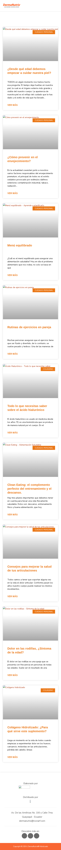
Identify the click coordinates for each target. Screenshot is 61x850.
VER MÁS (12, 105)
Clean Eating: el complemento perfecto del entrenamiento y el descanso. (29, 488)
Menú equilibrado (19, 245)
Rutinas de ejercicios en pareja (29, 327)
